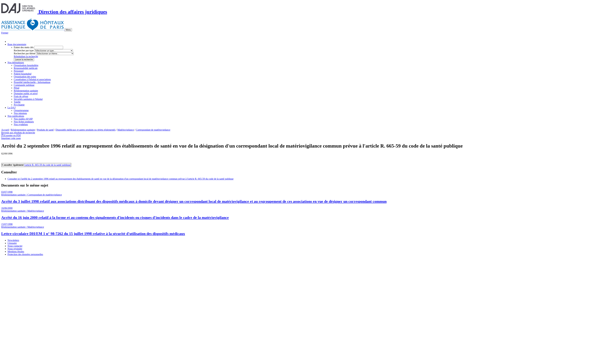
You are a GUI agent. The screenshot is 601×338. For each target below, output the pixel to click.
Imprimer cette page (11, 138)
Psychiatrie (19, 104)
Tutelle (17, 102)
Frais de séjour (21, 96)
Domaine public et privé (26, 93)
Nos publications (16, 116)
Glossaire (12, 243)
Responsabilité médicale (26, 68)
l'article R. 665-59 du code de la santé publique (47, 165)
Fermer (4, 32)
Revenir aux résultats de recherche (18, 132)
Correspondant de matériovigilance (153, 129)
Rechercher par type (24, 50)
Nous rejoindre (15, 248)
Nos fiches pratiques (24, 121)
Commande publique (24, 85)
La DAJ (11, 107)
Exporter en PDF (12, 135)
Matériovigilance (125, 129)
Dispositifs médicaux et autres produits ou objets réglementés (86, 129)
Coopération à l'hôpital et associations (32, 79)
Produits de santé (45, 129)
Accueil (5, 129)
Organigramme (21, 110)
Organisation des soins (25, 76)
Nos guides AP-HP (23, 119)
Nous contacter (15, 246)
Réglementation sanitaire (26, 90)
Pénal (16, 88)
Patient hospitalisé (22, 73)
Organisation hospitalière (26, 65)
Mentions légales (16, 251)
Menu (68, 30)
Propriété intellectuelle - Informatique (32, 82)
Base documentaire (17, 44)
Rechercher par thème (24, 53)
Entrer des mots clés (23, 47)
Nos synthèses (21, 124)
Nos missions (20, 113)
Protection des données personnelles (25, 254)
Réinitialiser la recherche (26, 56)
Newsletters (13, 240)
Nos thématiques (16, 62)
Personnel (18, 71)
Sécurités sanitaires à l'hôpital (28, 99)
